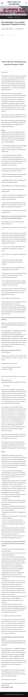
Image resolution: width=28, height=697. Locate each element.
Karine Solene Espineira (7, 28)
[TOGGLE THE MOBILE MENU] (2, 3)
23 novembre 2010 (19, 28)
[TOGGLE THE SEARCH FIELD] (26, 3)
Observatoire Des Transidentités (14, 3)
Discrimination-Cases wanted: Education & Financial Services (13, 23)
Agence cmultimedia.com (17, 694)
